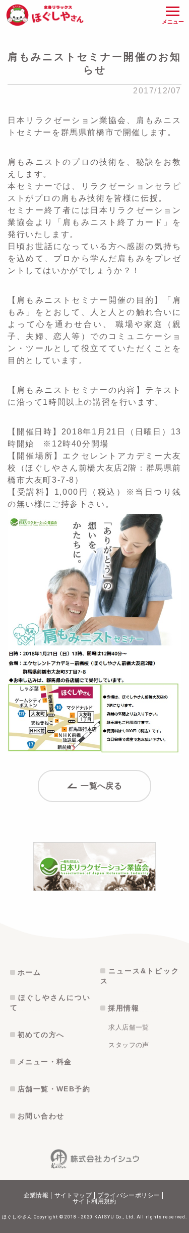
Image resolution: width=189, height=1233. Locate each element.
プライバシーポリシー (128, 1195)
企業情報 (36, 1195)
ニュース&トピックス (139, 976)
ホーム (29, 972)
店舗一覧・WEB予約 (54, 1089)
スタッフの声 (128, 1045)
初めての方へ (41, 1035)
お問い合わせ (41, 1116)
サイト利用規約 (94, 1201)
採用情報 (123, 1008)
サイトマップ (73, 1195)
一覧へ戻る (100, 785)
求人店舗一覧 (128, 1027)
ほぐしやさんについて (50, 1002)
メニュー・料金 (45, 1062)
